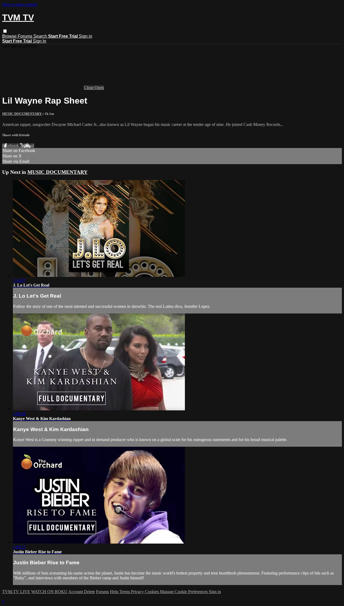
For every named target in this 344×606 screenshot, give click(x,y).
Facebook (11, 145)
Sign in (85, 36)
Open (99, 87)
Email (29, 145)
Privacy (138, 591)
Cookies (152, 591)
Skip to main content (19, 4)
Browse (10, 36)
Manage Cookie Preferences (184, 591)
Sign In (39, 41)
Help (114, 591)
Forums (25, 36)
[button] (5, 31)
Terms (125, 591)
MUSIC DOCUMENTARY (22, 114)
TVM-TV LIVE (16, 591)
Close (89, 87)
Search (40, 36)
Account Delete (81, 591)
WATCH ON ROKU (49, 591)
